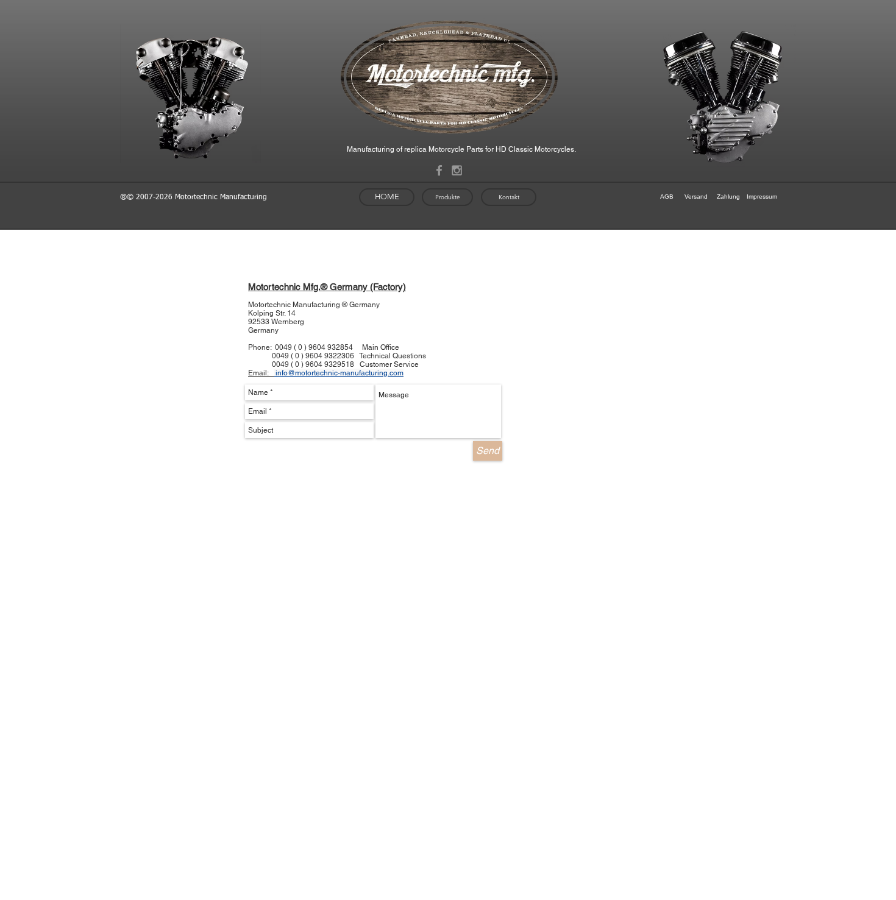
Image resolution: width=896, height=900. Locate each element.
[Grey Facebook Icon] (439, 170)
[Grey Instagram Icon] (457, 170)
